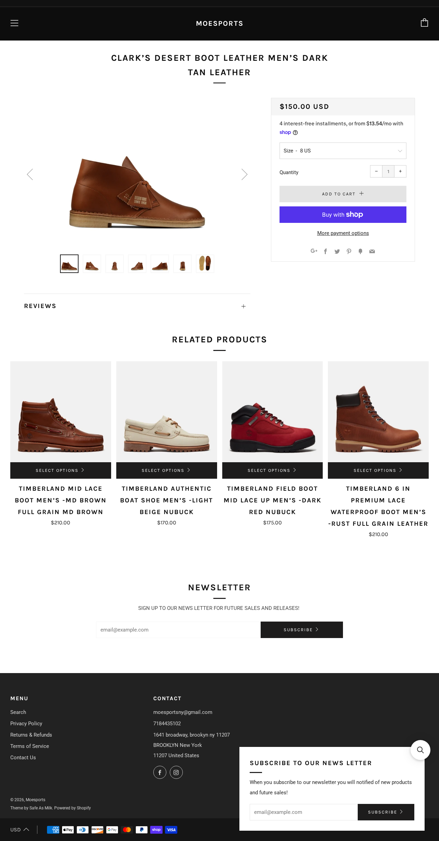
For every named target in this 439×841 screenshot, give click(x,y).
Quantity (289, 172)
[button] (420, 750)
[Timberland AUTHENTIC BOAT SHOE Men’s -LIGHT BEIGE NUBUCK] (166, 411)
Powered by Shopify (72, 808)
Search (18, 712)
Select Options (57, 470)
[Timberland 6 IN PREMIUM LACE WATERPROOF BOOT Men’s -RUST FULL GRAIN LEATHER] (378, 411)
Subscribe (298, 629)
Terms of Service (29, 746)
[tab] (69, 263)
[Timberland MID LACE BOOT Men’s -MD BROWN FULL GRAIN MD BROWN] (60, 411)
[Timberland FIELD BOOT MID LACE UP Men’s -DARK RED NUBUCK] (272, 411)
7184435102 (167, 723)
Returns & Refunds (31, 735)
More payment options (343, 233)
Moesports (220, 23)
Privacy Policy (26, 723)
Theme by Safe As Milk (31, 808)
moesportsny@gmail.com (182, 712)
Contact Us (23, 757)
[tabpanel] (137, 172)
